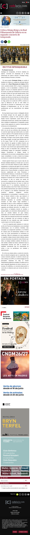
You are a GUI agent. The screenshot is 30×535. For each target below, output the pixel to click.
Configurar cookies (23, 531)
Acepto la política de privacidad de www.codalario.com (14, 488)
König (21, 274)
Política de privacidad (15, 512)
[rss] (25, 13)
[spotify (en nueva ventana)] (17, 494)
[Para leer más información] (15, 25)
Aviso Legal (15, 510)
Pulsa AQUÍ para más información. (15, 524)
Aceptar (15, 531)
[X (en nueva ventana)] (20, 13)
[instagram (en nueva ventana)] (23, 13)
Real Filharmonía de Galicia (7, 274)
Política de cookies (15, 513)
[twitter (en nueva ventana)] (23, 494)
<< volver (4, 307)
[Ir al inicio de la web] (13, 8)
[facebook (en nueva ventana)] (17, 13)
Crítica (17, 274)
